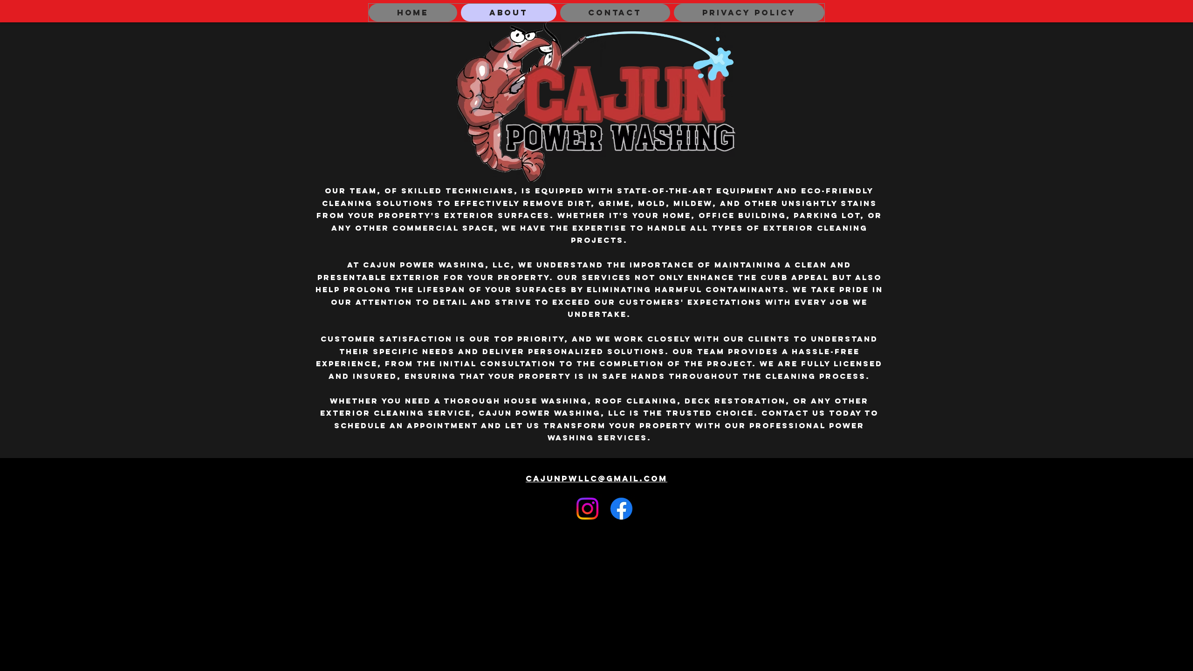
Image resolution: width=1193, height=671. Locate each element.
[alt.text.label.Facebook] (621, 508)
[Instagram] (587, 508)
